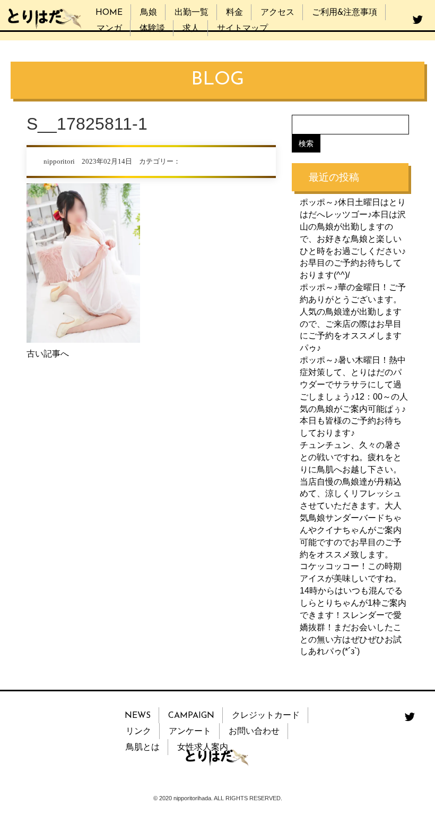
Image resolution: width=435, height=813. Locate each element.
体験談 (152, 28)
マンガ (109, 28)
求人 (190, 28)
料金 (234, 13)
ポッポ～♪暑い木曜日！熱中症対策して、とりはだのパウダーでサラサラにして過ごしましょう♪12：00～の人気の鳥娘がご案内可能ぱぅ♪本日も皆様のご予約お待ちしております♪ (354, 396)
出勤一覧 (191, 13)
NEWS (138, 716)
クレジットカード (266, 716)
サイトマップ (242, 28)
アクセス (277, 13)
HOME (109, 13)
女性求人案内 (202, 747)
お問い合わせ (254, 731)
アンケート (190, 731)
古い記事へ (48, 353)
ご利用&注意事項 (344, 13)
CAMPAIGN (191, 716)
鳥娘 (148, 13)
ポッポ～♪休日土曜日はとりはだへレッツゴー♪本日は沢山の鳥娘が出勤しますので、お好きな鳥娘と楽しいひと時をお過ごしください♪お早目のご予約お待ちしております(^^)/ (353, 239)
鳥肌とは (143, 747)
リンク (138, 731)
